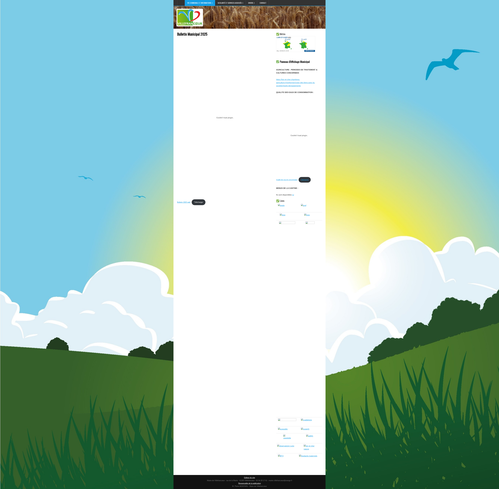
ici (293, 195)
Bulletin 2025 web (183, 202)
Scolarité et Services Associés (230, 2)
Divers (250, 2)
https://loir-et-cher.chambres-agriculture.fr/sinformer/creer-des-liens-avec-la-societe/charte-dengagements (295, 82)
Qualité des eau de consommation (287, 179)
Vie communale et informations (199, 2)
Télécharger (198, 202)
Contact (263, 2)
